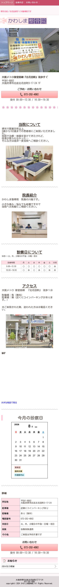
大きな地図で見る (9, 403)
